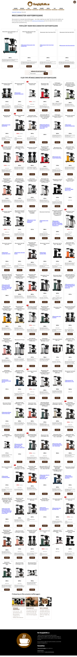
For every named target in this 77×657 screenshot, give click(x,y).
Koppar (48, 8)
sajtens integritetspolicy (49, 652)
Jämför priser (29, 60)
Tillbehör (41, 8)
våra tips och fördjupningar (38, 21)
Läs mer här (10, 66)
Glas (55, 8)
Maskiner (15, 8)
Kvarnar (35, 8)
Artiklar (61, 8)
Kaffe (29, 8)
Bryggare (22, 8)
